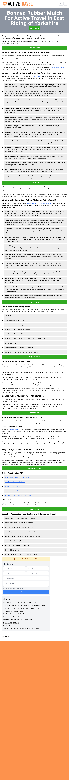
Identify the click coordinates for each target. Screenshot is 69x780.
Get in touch (34, 28)
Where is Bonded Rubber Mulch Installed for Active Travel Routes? (24, 605)
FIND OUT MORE (34, 48)
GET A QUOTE (34, 413)
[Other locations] (61, 4)
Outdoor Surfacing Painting (13, 491)
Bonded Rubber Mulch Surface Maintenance (17, 614)
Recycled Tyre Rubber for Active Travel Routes (17, 620)
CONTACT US (34, 509)
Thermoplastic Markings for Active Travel (18, 495)
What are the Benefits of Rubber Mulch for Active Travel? (21, 608)
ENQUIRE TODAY (34, 357)
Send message (26, 592)
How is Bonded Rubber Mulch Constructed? (17, 617)
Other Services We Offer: (11, 622)
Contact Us (6, 625)
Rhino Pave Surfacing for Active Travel (17, 477)
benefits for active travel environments (39, 203)
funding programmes (58, 67)
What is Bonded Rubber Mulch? (13, 611)
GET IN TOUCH (34, 183)
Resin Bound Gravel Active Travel (15, 482)
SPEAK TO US (34, 302)
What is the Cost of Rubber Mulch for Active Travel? (19, 602)
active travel (36, 76)
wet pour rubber (13, 429)
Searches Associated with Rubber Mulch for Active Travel (21, 628)
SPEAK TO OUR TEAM (34, 468)
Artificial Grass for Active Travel (14, 486)
